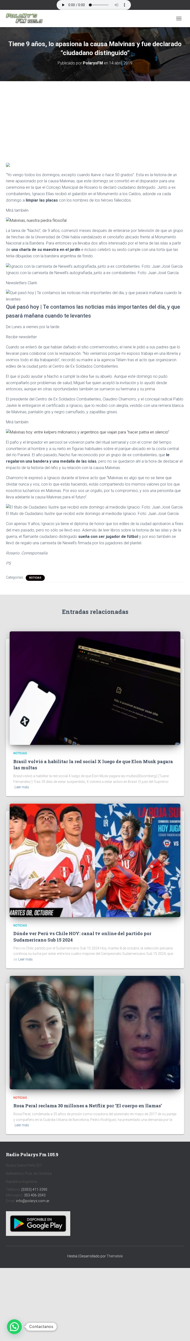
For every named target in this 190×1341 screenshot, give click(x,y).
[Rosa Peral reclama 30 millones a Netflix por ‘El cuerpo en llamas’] (95, 1032)
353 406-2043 (35, 1195)
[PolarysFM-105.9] (26, 18)
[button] (14, 1326)
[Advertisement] (95, 117)
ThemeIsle (115, 1256)
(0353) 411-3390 (34, 1189)
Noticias (35, 577)
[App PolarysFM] (38, 1223)
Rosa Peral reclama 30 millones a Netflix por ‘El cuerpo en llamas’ (87, 1106)
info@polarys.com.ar (32, 1201)
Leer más (22, 787)
